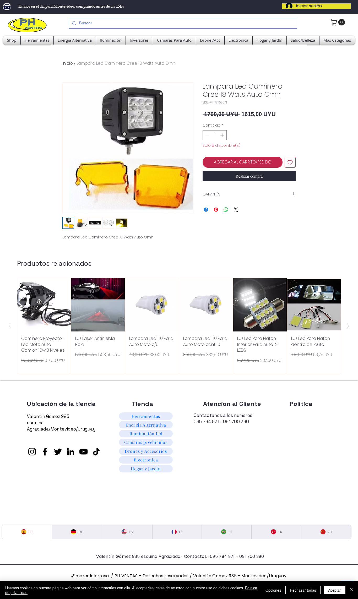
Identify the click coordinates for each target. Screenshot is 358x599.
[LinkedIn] (71, 451)
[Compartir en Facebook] (206, 209)
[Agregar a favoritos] (290, 162)
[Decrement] (206, 135)
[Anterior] (9, 326)
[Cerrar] (352, 590)
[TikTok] (96, 451)
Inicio (67, 63)
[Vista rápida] (44, 304)
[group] (179, 325)
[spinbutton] (214, 135)
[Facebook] (45, 451)
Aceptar (334, 590)
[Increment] (222, 135)
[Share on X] (236, 209)
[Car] (6, 6)
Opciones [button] (273, 590)
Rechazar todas (303, 590)
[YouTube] (83, 451)
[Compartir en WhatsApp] (226, 209)
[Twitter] (58, 451)
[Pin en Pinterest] (216, 209)
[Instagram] (32, 451)
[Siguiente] (348, 326)
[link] (338, 22)
